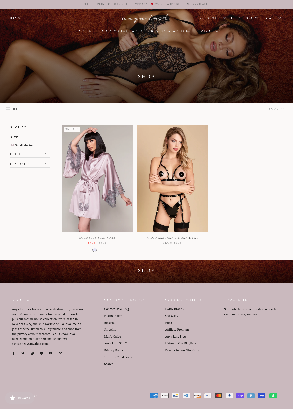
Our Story (171, 316)
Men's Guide (112, 336)
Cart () (274, 18)
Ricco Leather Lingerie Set (172, 237)
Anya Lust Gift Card (117, 343)
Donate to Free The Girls (182, 350)
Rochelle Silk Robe (97, 237)
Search (253, 18)
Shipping (110, 329)
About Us (211, 31)
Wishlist (231, 18)
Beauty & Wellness (172, 31)
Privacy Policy (114, 350)
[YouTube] (50, 352)
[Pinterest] (41, 352)
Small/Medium (24, 145)
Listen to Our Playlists (180, 343)
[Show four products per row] (15, 108)
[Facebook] (13, 352)
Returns (109, 323)
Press (169, 323)
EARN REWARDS (176, 309)
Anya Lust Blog (175, 336)
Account (208, 18)
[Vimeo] (60, 352)
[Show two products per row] (8, 108)
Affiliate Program (177, 329)
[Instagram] (32, 352)
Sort (275, 108)
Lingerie (81, 31)
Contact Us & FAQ (116, 309)
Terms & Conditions (118, 357)
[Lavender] (94, 249)
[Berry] (99, 249)
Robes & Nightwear (121, 31)
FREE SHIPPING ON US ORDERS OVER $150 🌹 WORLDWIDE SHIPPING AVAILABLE (146, 4)
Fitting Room (113, 316)
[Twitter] (22, 352)
